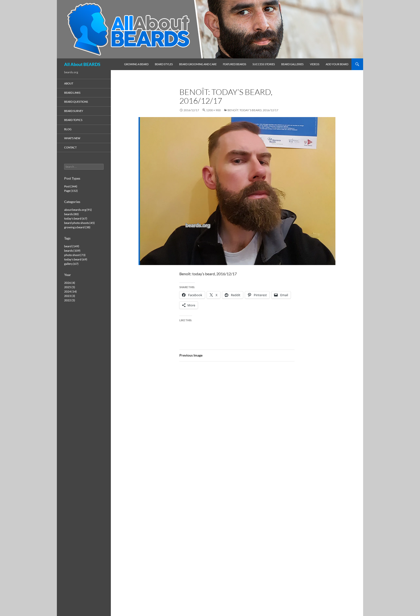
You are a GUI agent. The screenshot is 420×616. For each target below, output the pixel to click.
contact (70, 147)
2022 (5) (69, 300)
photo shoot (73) (75, 255)
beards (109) (72, 250)
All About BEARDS (82, 64)
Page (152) (71, 191)
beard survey (73, 110)
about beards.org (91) (78, 209)
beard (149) (71, 246)
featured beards (234, 64)
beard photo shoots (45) (79, 223)
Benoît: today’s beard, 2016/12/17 (253, 110)
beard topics (73, 119)
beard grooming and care (198, 64)
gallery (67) (71, 264)
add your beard (337, 64)
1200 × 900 (213, 110)
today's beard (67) (75, 218)
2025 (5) (69, 287)
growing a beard (136, 64)
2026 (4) (69, 283)
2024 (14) (70, 291)
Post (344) (70, 186)
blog (67, 129)
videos (314, 64)
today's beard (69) (75, 259)
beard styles (164, 64)
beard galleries (292, 64)
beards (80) (71, 214)
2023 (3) (69, 296)
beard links (72, 92)
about (68, 83)
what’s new (72, 138)
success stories (264, 64)
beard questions (76, 101)
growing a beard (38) (77, 227)
